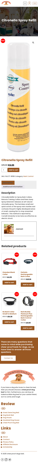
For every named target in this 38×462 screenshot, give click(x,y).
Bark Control (28, 176)
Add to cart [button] (9, 282)
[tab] (8, 183)
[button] (33, 42)
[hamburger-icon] (35, 3)
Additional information (13, 187)
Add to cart (13, 170)
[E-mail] (5, 239)
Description (8, 182)
